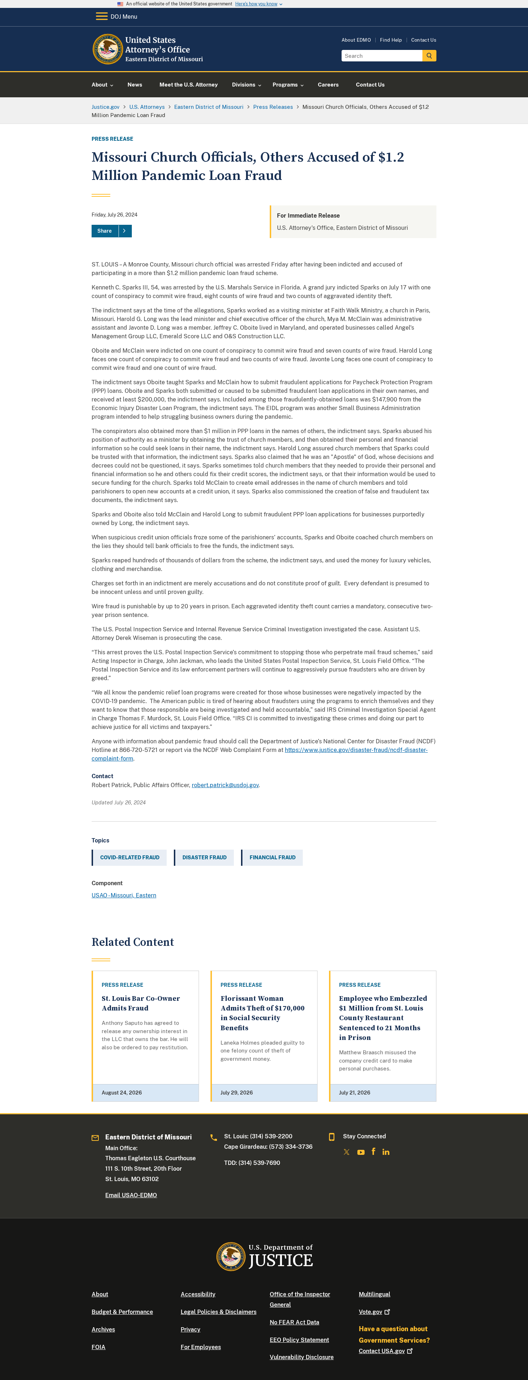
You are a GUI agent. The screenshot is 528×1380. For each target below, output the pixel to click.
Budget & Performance (122, 1312)
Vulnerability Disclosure (302, 1357)
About (100, 1294)
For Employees (201, 1347)
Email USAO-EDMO (131, 1195)
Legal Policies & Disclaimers (218, 1312)
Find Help (391, 40)
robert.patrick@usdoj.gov (225, 785)
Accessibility (198, 1294)
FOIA (99, 1347)
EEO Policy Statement (299, 1340)
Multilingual (374, 1294)
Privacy (190, 1329)
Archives (103, 1329)
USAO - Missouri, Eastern (124, 895)
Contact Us (423, 40)
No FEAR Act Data (294, 1322)
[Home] (150, 62)
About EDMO (356, 40)
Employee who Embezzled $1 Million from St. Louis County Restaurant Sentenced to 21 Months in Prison (383, 1018)
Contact (382, 1351)
